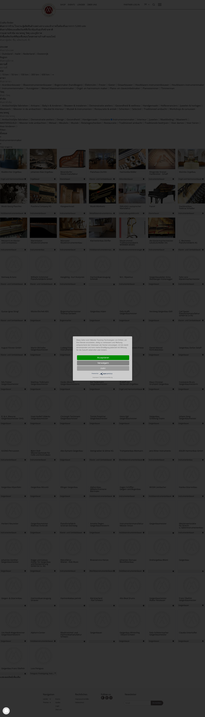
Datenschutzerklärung (106, 377)
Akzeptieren (103, 357)
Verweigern (103, 363)
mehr (103, 368)
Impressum (96, 377)
